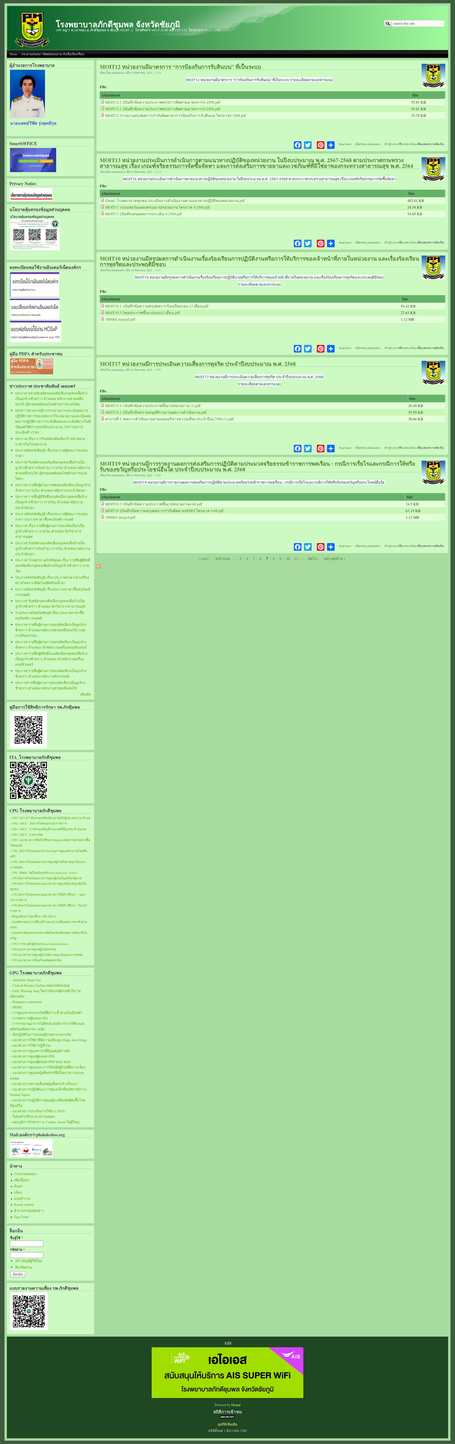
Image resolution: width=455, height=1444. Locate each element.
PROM (17, 1007)
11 (296, 558)
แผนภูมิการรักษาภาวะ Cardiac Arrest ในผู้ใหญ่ (45, 1122)
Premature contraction (27, 1001)
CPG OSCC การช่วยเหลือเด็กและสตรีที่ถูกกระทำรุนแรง (49, 829)
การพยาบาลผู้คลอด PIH (29, 1018)
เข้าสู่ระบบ (390, 144)
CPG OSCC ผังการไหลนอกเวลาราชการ (39, 823)
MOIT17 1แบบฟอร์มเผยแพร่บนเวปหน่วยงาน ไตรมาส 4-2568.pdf (157, 207)
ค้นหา (18, 1186)
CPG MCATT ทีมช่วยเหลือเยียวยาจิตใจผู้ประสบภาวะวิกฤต (51, 818)
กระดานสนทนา (25, 1174)
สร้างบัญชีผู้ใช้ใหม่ (28, 1261)
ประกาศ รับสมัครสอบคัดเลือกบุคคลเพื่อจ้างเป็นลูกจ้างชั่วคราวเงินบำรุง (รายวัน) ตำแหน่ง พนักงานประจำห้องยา (52, 548)
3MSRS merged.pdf (120, 319)
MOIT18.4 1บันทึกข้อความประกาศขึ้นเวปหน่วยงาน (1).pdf (152, 405)
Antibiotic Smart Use (26, 980)
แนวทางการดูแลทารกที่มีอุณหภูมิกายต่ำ (41, 1051)
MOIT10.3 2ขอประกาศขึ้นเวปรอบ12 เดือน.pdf (142, 312)
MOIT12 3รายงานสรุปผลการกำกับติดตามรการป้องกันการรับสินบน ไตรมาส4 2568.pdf (175, 115)
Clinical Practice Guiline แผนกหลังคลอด (41, 985)
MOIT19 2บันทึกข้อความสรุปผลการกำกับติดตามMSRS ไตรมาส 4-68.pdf (164, 510)
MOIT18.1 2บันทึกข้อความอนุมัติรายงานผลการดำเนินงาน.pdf (155, 412)
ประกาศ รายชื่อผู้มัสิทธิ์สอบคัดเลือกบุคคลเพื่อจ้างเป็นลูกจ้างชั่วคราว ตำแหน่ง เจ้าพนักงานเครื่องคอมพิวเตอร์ (51, 659)
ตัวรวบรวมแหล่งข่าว (29, 1210)
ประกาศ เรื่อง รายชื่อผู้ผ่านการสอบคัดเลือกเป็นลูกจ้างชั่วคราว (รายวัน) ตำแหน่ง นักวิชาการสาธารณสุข (49, 531)
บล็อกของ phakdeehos (368, 144)
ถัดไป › (313, 558)
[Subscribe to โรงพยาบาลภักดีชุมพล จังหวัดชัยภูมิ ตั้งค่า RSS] (98, 566)
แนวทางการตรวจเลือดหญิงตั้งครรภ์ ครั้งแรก (44, 1084)
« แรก (204, 558)
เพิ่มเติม (85, 694)
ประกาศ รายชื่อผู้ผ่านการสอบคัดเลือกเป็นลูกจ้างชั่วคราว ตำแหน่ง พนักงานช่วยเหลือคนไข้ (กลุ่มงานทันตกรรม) (50, 630)
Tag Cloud (21, 1217)
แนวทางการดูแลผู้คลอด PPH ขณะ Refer (41, 1061)
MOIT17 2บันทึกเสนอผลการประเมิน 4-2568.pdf (143, 213)
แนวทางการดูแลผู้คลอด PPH (33, 1056)
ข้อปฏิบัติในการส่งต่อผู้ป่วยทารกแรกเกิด (41, 1034)
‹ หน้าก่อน (221, 558)
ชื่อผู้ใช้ (16, 1237)
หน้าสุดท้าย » (335, 558)
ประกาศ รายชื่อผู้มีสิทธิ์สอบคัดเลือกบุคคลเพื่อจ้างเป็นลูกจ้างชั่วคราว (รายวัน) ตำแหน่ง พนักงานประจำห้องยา (51, 502)
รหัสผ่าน (17, 1249)
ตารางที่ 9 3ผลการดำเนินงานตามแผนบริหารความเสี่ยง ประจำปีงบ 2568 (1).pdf (169, 418)
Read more (345, 144)
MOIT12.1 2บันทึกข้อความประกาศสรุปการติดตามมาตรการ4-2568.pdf (162, 102)
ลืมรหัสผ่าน (23, 1267)
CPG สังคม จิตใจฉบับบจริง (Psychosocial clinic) (44, 873)
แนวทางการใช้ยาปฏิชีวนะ (31, 1045)
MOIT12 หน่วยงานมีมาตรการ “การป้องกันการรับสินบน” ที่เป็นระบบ (180, 67)
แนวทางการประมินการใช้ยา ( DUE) (39, 1111)
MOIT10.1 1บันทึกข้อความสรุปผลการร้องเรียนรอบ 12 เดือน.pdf (156, 305)
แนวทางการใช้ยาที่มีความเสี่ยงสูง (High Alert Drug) (49, 1040)
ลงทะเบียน (409, 144)
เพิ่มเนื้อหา (21, 1180)
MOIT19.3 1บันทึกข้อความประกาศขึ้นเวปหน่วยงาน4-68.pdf (153, 503)
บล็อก (18, 1192)
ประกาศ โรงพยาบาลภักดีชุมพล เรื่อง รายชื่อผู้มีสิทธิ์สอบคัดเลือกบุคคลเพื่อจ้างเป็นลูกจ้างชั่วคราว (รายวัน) (52, 565)
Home (13, 54)
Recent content (24, 1204)
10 (288, 558)
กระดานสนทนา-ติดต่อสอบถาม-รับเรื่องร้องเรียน (52, 54)
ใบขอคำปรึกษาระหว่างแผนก (33, 1116)
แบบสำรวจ (22, 1198)
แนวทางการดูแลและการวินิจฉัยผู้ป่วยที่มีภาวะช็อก (49, 1067)
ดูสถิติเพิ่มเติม (227, 1424)
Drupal (236, 1405)
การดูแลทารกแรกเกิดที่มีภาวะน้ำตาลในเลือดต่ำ (47, 1012)
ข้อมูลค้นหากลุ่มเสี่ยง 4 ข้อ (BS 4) (34, 916)
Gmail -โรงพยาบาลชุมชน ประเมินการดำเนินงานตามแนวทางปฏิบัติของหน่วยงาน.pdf (175, 200)
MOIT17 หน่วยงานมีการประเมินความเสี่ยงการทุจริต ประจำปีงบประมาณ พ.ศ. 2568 (198, 364)
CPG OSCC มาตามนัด (27, 834)
